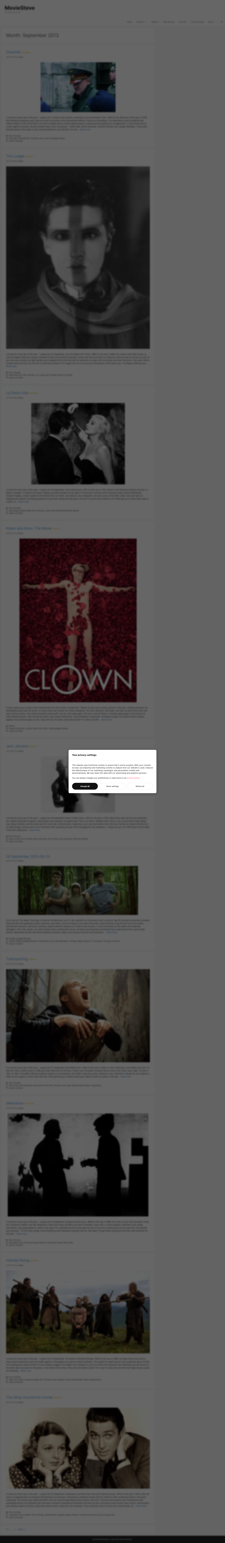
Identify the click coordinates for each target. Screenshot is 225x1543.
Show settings (112, 786)
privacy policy (133, 778)
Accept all (84, 786)
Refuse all (140, 786)
